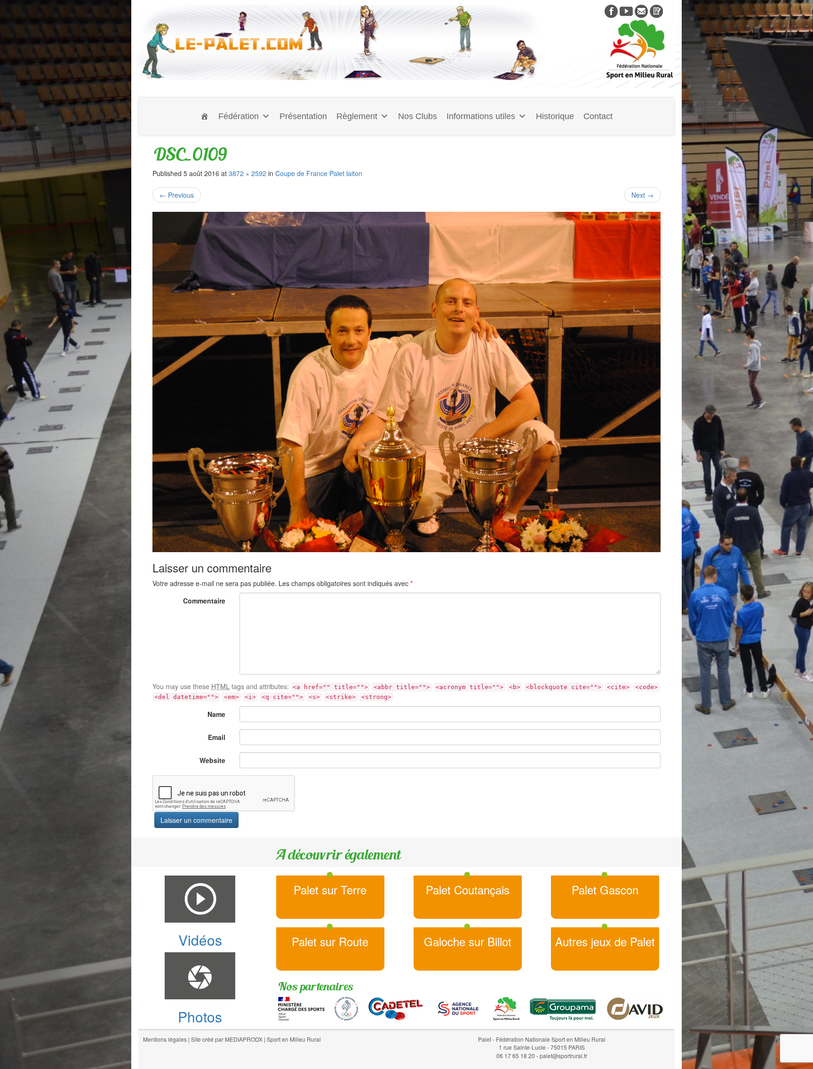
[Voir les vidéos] (626, 10)
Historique (555, 116)
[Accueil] (205, 116)
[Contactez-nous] (641, 10)
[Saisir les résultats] (656, 10)
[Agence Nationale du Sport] (458, 1008)
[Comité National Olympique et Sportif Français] (346, 1008)
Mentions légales (165, 1039)
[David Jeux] (635, 1008)
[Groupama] (562, 1008)
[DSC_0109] (406, 382)
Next (642, 195)
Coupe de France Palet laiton (318, 173)
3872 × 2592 (247, 173)
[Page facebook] (611, 10)
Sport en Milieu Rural (294, 1039)
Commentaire (204, 600)
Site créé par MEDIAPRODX (227, 1039)
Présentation (303, 116)
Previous (176, 195)
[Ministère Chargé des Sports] (301, 1008)
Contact (598, 116)
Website (212, 760)
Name (216, 714)
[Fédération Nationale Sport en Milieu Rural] (506, 1008)
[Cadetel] (395, 1008)
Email (216, 737)
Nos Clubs (417, 116)
